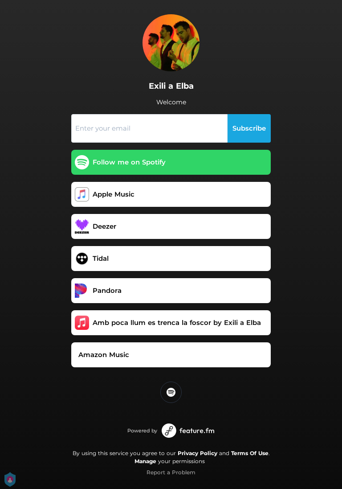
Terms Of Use (250, 453)
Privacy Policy (197, 453)
